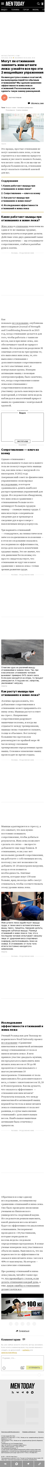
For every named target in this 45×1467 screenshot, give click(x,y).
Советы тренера (22, 110)
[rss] (13, 1392)
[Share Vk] (5, 1464)
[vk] (17, 1392)
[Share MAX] (16, 1464)
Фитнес (4, 55)
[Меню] (2, 3)
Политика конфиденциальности (10, 1431)
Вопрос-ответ (14, 55)
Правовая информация (29, 1431)
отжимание (21, 226)
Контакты (41, 1431)
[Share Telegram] (28, 1464)
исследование (20, 323)
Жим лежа (7, 226)
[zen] (27, 1392)
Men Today (15, 3)
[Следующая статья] (22, 1374)
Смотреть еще (22, 441)
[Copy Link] (39, 1464)
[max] (32, 1392)
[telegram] (22, 1392)
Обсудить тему (37, 103)
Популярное (10, 110)
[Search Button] (38, 3)
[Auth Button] (42, 3)
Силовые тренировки (25, 107)
